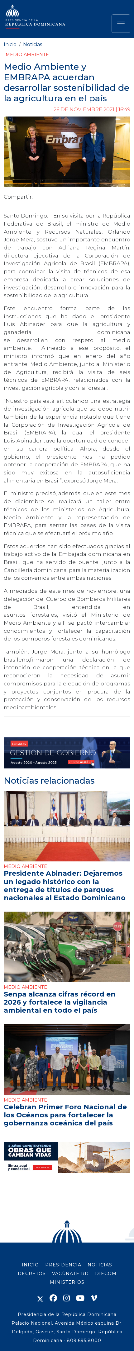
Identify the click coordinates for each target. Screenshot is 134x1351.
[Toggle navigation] (121, 23)
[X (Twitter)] (40, 1298)
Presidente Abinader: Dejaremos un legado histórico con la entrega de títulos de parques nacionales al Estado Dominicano (65, 885)
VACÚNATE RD (70, 1273)
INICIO (30, 1265)
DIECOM (106, 1273)
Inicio (10, 44)
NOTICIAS (100, 1265)
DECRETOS (32, 1273)
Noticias (32, 44)
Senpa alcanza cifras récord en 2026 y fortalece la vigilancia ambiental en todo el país (60, 1002)
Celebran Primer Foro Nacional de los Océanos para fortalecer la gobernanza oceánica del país (65, 1115)
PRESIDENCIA (63, 1265)
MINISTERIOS (67, 1282)
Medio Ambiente (27, 54)
